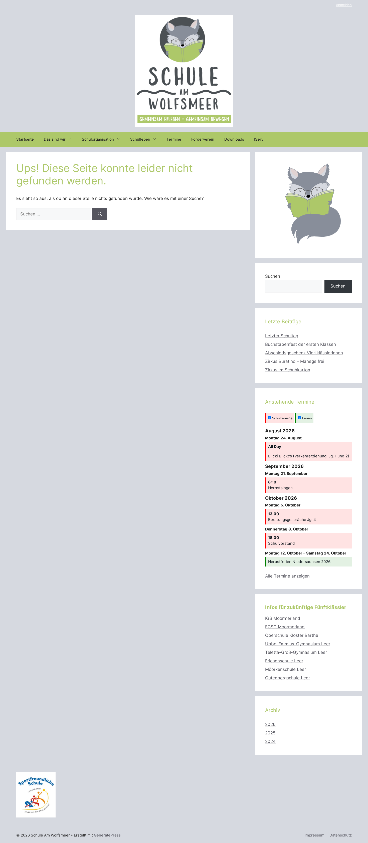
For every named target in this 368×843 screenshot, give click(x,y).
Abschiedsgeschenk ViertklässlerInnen (304, 352)
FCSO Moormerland (285, 626)
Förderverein (202, 139)
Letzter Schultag (281, 335)
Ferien (306, 418)
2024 (270, 741)
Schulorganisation (98, 139)
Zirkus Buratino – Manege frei (294, 361)
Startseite (25, 139)
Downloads (234, 139)
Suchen (272, 276)
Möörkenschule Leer (285, 669)
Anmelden (344, 5)
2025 (270, 732)
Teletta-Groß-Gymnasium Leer (296, 652)
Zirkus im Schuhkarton (287, 369)
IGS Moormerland (282, 618)
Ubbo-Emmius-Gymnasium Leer (297, 643)
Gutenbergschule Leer (287, 677)
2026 (270, 724)
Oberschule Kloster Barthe (291, 635)
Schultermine (282, 418)
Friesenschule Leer (284, 660)
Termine (173, 139)
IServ (258, 139)
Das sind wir (55, 139)
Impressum (314, 835)
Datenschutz (340, 835)
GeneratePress (107, 835)
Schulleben (140, 139)
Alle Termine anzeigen (287, 576)
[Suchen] (99, 214)
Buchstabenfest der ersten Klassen (300, 344)
